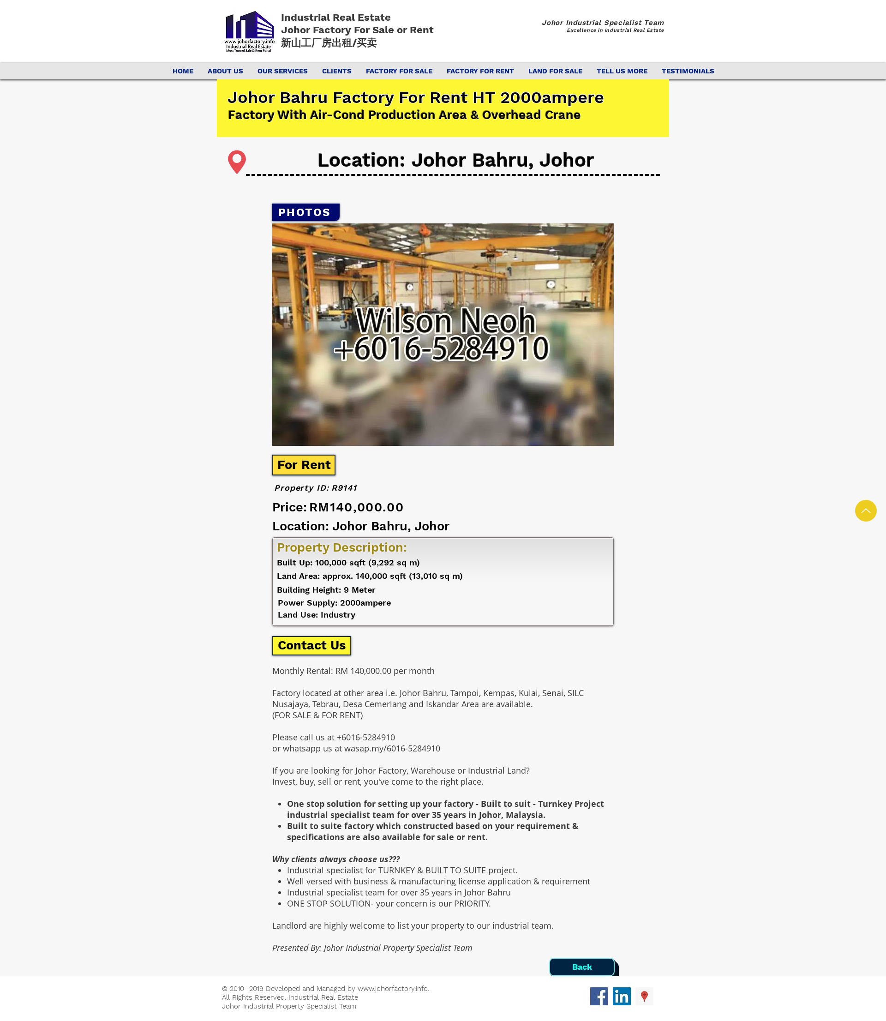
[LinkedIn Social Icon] (622, 996)
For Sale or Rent (395, 30)
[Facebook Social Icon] (599, 996)
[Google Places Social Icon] (644, 996)
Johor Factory (317, 30)
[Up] (866, 511)
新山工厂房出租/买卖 (329, 42)
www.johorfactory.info (393, 989)
